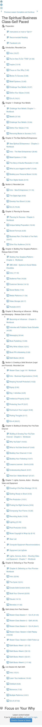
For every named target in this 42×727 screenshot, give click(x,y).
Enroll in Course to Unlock (21, 720)
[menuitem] (1, 5)
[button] (1, 2)
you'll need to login (30, 717)
